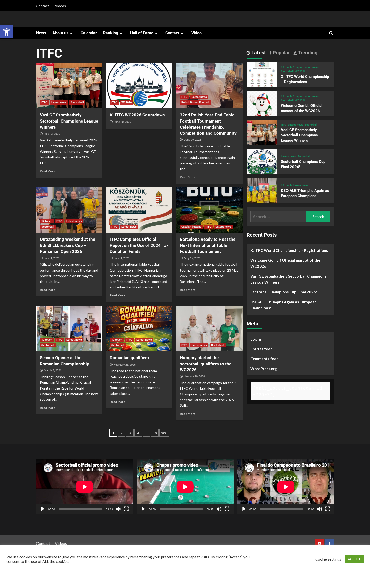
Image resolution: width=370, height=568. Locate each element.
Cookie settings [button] (328, 559)
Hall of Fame (141, 33)
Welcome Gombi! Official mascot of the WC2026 (285, 263)
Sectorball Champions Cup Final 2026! (283, 292)
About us (60, 33)
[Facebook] (329, 543)
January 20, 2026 (194, 376)
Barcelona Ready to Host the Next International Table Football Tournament (207, 245)
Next (164, 433)
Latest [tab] (258, 53)
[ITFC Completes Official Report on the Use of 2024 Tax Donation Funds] (139, 210)
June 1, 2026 (51, 258)
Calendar (89, 33)
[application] (84, 486)
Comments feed (264, 359)
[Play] (42, 509)
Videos (60, 6)
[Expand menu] (71, 33)
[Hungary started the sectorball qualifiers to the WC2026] (209, 328)
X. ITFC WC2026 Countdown (137, 114)
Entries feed (261, 349)
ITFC (44, 102)
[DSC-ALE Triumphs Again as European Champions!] (262, 193)
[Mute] (118, 509)
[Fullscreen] (126, 509)
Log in (255, 339)
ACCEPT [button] (354, 559)
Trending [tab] (307, 53)
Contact (42, 6)
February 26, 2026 (125, 364)
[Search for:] (278, 216)
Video (196, 33)
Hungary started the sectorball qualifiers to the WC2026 (205, 363)
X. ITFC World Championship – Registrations (289, 250)
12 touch (46, 221)
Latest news (59, 102)
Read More (47, 171)
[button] (6, 31)
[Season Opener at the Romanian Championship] (69, 328)
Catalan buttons (191, 226)
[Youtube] (319, 543)
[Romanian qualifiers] (139, 328)
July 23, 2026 (52, 134)
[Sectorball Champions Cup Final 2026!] (262, 164)
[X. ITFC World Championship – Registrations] (262, 77)
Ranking (110, 33)
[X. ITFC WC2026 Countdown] (139, 85)
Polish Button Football (195, 102)
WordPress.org (263, 369)
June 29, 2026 (192, 139)
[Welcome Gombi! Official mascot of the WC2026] (262, 106)
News (41, 33)
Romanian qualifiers (129, 357)
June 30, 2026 (122, 122)
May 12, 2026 (192, 258)
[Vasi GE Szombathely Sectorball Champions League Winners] (69, 85)
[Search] (331, 33)
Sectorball (77, 102)
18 (155, 433)
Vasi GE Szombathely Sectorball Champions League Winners (69, 121)
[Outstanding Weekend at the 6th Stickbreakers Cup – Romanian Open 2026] (69, 210)
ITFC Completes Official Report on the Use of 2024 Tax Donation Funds (139, 245)
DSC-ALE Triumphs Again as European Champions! (283, 305)
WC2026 (126, 102)
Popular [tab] (280, 53)
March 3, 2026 (52, 370)
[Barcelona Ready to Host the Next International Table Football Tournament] (209, 210)
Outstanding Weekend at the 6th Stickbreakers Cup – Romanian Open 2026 (67, 245)
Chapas (297, 67)
